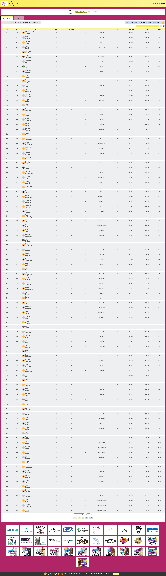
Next (91, 517)
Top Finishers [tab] (19, 18)
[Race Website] (5, 3)
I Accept (116, 573)
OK (162, 22)
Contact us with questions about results (82, 12)
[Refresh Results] (164, 26)
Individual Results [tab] (7, 18)
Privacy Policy (60, 574)
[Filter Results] (161, 26)
